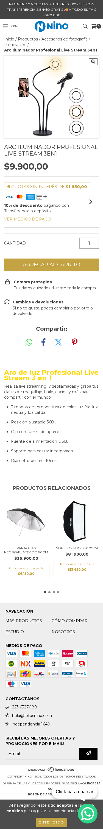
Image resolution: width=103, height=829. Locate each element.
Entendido (51, 822)
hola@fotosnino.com (32, 715)
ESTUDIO (14, 631)
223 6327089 (24, 707)
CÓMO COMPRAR (70, 620)
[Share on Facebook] (43, 342)
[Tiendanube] (51, 771)
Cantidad (15, 243)
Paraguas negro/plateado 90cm (26, 550)
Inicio (9, 39)
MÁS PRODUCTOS (23, 620)
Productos (28, 39)
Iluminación (15, 44)
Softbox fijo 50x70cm (77, 548)
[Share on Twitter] (58, 342)
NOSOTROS (63, 631)
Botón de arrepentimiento (52, 794)
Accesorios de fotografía (64, 39)
